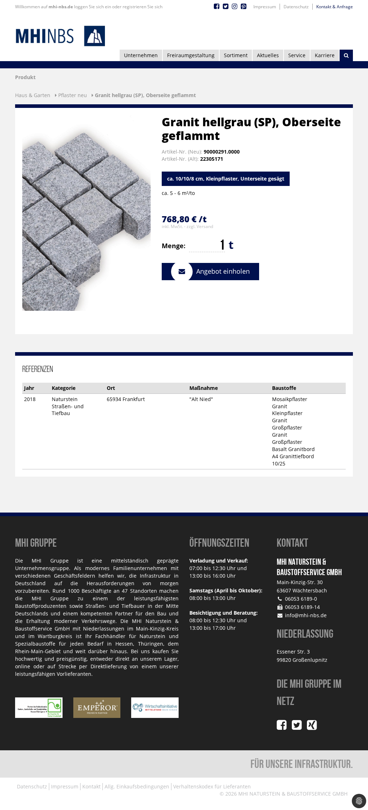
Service (296, 55)
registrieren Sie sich (142, 7)
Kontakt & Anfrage (334, 7)
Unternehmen (141, 55)
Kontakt (91, 786)
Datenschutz (296, 7)
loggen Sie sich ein (92, 7)
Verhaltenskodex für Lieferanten (212, 786)
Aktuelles (268, 55)
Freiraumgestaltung (191, 55)
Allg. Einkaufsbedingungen (137, 786)
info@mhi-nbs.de (306, 615)
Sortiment (236, 55)
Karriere (325, 55)
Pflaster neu (72, 95)
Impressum (264, 7)
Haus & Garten (32, 95)
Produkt (25, 77)
